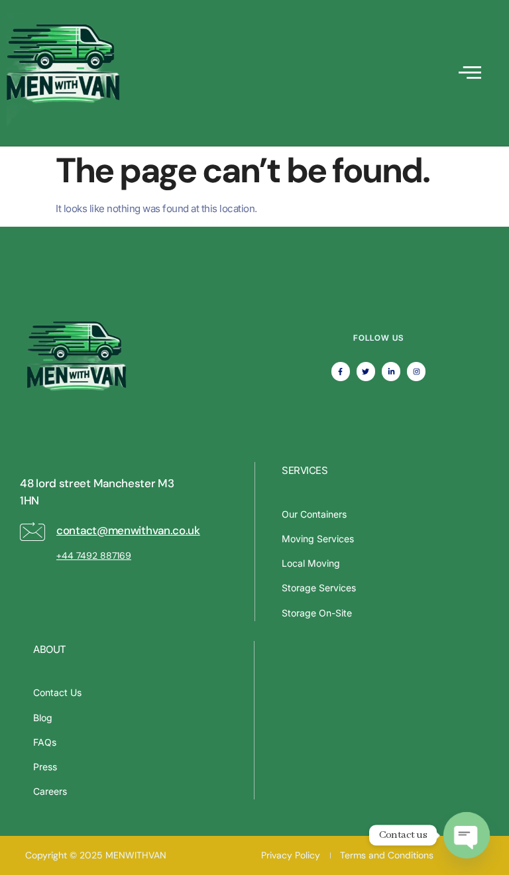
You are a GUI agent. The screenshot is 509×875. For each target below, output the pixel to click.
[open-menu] (469, 72)
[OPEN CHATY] (466, 835)
